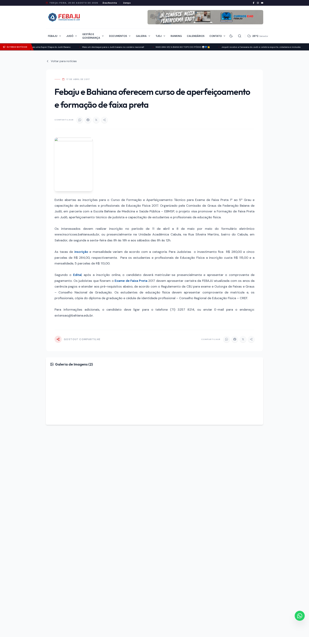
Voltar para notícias (64, 61)
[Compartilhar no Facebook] (88, 120)
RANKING (176, 36)
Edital (77, 275)
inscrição (81, 252)
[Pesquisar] (239, 36)
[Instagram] (258, 3)
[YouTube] (262, 3)
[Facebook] (253, 3)
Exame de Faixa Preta (131, 281)
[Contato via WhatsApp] (300, 616)
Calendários (195, 36)
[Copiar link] (104, 120)
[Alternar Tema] (231, 36)
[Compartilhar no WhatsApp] (80, 120)
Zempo (127, 2)
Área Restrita (109, 2)
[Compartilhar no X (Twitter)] (96, 120)
